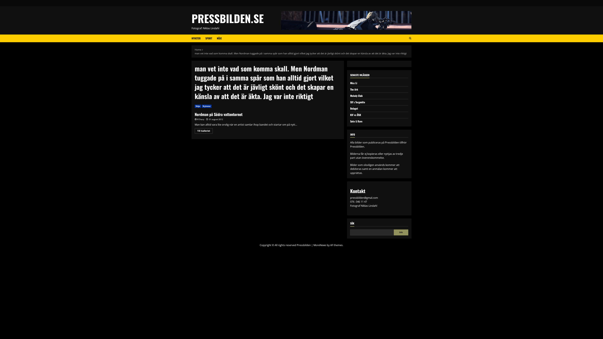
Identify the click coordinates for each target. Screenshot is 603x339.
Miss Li (353, 83)
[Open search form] (410, 38)
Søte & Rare (356, 121)
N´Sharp (200, 119)
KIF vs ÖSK (355, 115)
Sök (352, 223)
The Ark (354, 89)
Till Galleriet (205, 131)
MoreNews (319, 245)
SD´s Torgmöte (357, 102)
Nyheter (196, 38)
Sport (208, 38)
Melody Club (356, 96)
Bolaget (354, 108)
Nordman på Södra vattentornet (218, 114)
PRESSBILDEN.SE (228, 18)
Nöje (219, 38)
